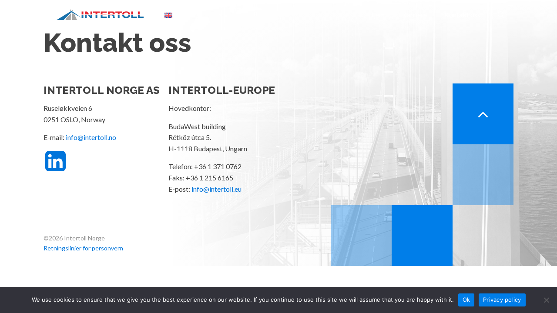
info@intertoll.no (91, 137)
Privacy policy (502, 299)
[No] (546, 300)
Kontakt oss (462, 14)
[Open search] (501, 14)
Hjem (376, 14)
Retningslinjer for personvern (83, 248)
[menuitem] (168, 14)
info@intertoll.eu (216, 189)
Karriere (414, 14)
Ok (466, 299)
